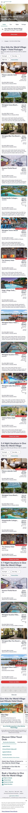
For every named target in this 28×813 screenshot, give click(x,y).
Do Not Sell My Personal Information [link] (11, 793)
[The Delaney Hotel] (14, 267)
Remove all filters (14, 59)
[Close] (26, 800)
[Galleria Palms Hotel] (14, 424)
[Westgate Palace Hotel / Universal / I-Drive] (14, 330)
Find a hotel (14, 34)
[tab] (4, 24)
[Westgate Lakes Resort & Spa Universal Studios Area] (14, 393)
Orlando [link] (6, 41)
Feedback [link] (21, 793)
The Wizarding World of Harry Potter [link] (10, 757)
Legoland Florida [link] (6, 746)
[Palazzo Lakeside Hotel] (14, 81)
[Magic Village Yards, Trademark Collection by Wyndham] (14, 298)
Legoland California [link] (6, 752)
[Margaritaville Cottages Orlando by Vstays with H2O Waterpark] (14, 206)
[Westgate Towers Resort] (14, 237)
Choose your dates (14, 436)
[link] (14, 778)
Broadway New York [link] (7, 754)
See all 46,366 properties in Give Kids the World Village (14, 727)
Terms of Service (13, 811)
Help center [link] (17, 791)
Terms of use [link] (11, 791)
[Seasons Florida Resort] (14, 175)
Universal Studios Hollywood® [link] (9, 749)
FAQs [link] (21, 791)
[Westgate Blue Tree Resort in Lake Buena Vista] (14, 143)
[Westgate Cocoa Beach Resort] (14, 112)
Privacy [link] (6, 791)
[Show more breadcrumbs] (2, 41)
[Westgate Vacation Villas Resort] (14, 362)
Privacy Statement (6, 811)
